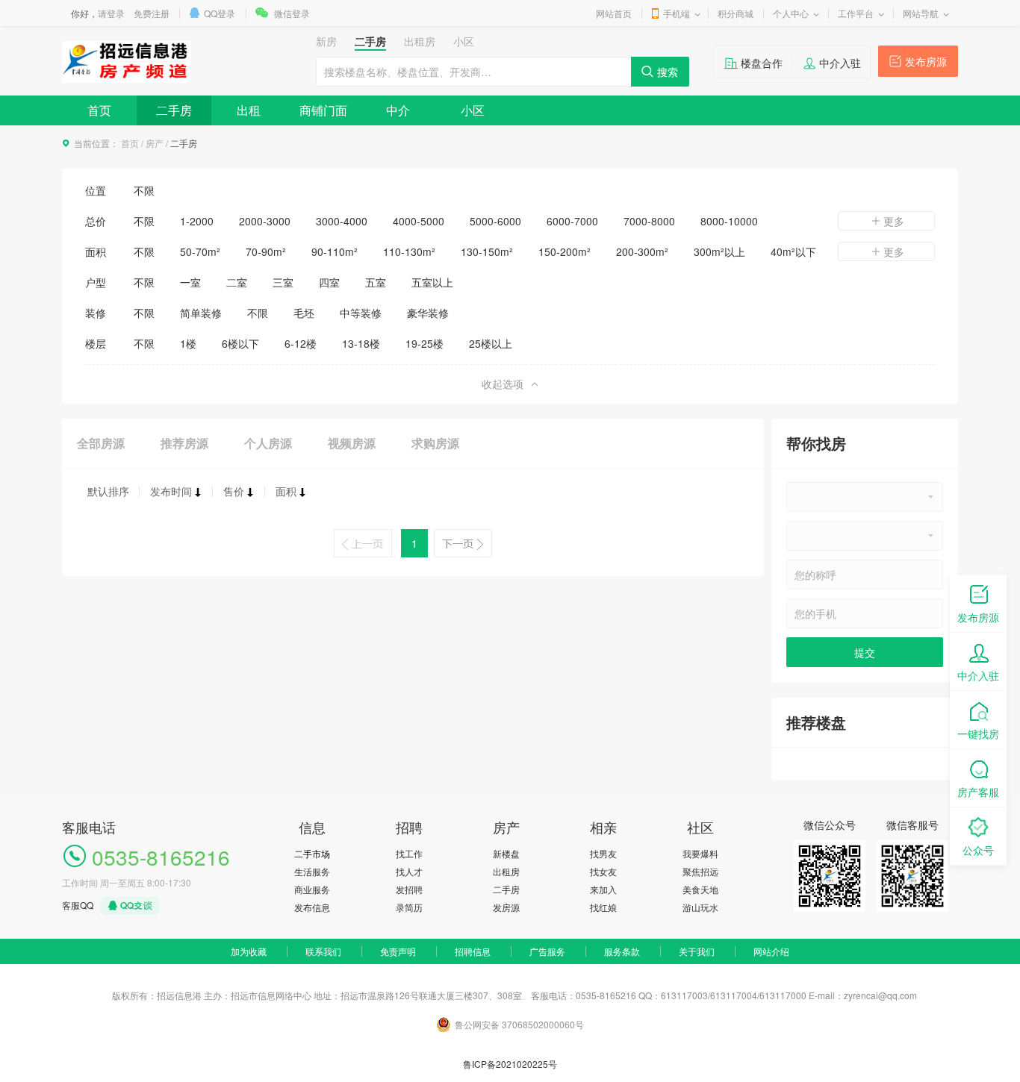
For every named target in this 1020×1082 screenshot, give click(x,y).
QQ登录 (219, 13)
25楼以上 (490, 343)
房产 (155, 143)
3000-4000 (341, 220)
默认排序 (108, 491)
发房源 (506, 907)
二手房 (174, 110)
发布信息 (312, 907)
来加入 (603, 889)
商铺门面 (323, 110)
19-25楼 (424, 343)
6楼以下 (240, 343)
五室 (375, 282)
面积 (286, 491)
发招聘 (409, 889)
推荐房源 (184, 442)
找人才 (409, 871)
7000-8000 (649, 220)
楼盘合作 (762, 62)
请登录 (111, 13)
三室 (283, 282)
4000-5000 (418, 220)
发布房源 (926, 61)
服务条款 (622, 951)
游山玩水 (700, 907)
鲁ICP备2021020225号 (510, 1063)
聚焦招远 (700, 871)
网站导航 (921, 13)
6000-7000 (572, 220)
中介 (398, 110)
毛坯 (303, 312)
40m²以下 (793, 251)
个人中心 (791, 13)
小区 (473, 110)
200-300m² (642, 251)
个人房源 (268, 442)
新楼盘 (506, 853)
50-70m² (200, 251)
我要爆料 (700, 853)
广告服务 (547, 951)
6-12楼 (300, 343)
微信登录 (292, 13)
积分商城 (735, 13)
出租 (249, 110)
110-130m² (409, 251)
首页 (99, 110)
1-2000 (197, 220)
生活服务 (312, 871)
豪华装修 (428, 312)
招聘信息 (473, 951)
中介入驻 (840, 62)
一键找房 (978, 733)
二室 (236, 282)
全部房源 (101, 442)
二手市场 (312, 853)
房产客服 (978, 791)
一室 (190, 282)
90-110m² (334, 251)
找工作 (409, 853)
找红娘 (603, 907)
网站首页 (614, 13)
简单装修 (201, 312)
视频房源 (352, 442)
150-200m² (564, 251)
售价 (233, 491)
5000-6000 (495, 220)
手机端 (676, 13)
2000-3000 (264, 220)
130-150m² (487, 251)
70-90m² (266, 251)
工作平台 (856, 13)
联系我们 (323, 951)
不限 (144, 190)
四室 (329, 282)
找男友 (603, 853)
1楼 (188, 343)
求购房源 (435, 442)
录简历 (409, 907)
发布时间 (171, 491)
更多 (893, 220)
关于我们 (697, 951)
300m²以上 (719, 251)
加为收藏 (249, 951)
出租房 (506, 871)
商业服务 (312, 889)
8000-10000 (729, 220)
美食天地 (700, 889)
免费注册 (152, 13)
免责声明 (398, 951)
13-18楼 (361, 343)
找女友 (603, 871)
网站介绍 (771, 951)
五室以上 (432, 282)
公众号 (978, 849)
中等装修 (361, 312)
